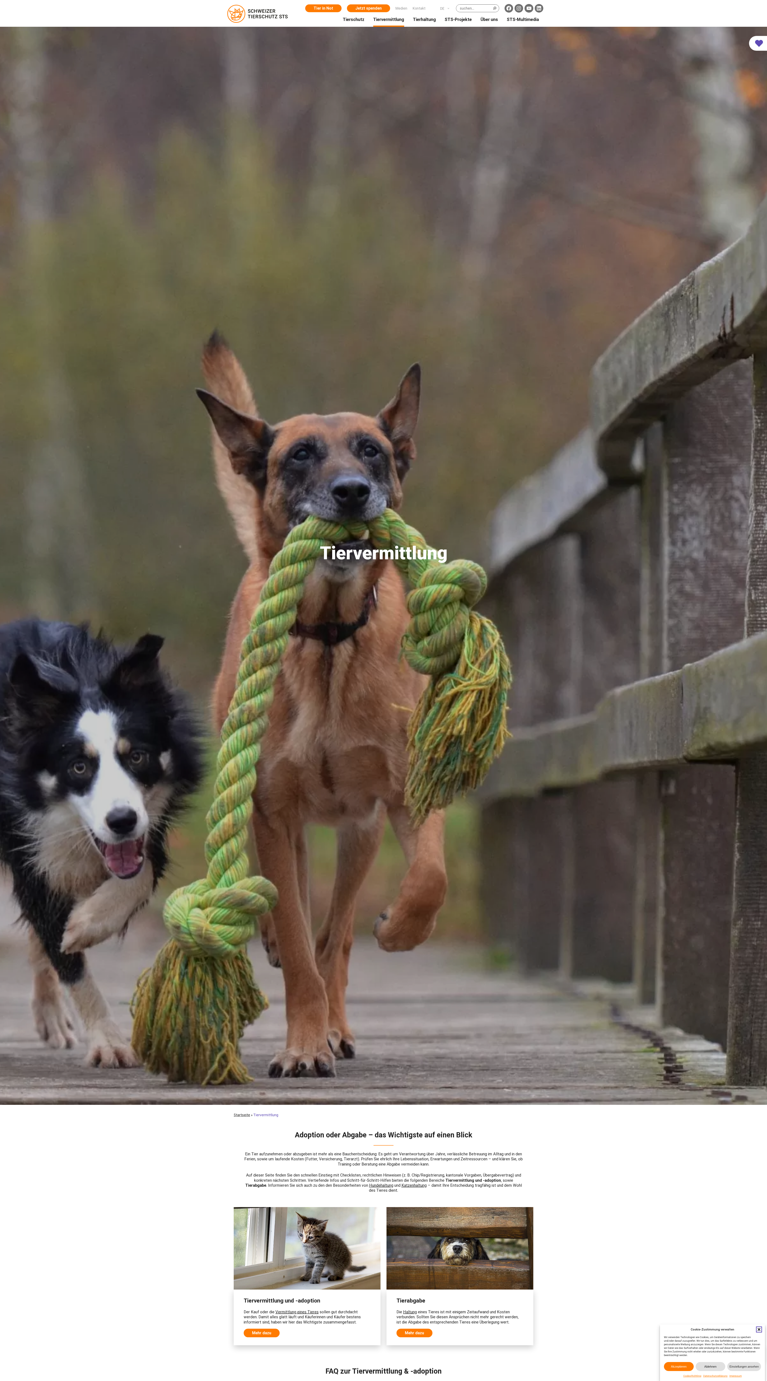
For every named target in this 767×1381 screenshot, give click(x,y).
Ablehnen (710, 1366)
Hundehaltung (381, 1185)
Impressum (735, 1376)
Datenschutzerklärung (715, 1376)
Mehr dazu (261, 1332)
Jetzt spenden (368, 8)
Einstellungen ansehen (744, 1366)
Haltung (410, 1312)
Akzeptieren (679, 1366)
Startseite (242, 1115)
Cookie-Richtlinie (692, 1376)
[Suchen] (495, 8)
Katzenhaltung (414, 1185)
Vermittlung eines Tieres (297, 1312)
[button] (759, 1329)
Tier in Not (323, 8)
